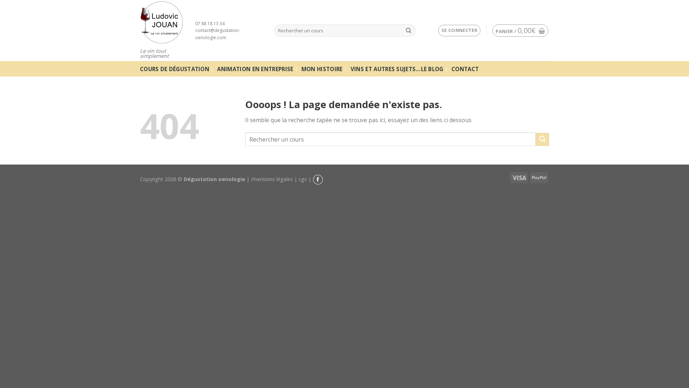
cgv (303, 179)
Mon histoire (322, 69)
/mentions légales (272, 179)
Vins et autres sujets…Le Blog (397, 69)
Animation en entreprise (255, 69)
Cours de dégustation (174, 69)
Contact (465, 69)
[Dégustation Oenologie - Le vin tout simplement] (162, 22)
